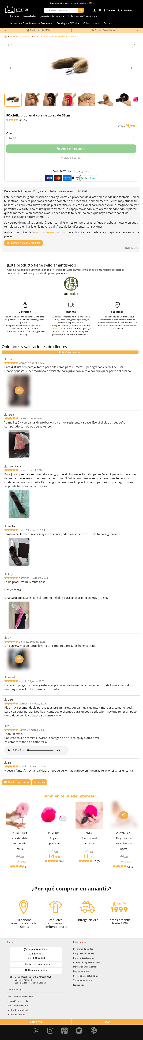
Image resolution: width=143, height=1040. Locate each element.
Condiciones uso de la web (20, 996)
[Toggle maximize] (133, 46)
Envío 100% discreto (106, 30)
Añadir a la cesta (72, 149)
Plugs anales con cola (63, 36)
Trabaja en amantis (82, 980)
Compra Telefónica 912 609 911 (37, 953)
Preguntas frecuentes (83, 953)
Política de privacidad (17, 1010)
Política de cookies (16, 1014)
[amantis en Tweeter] (37, 1030)
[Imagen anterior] (11, 68)
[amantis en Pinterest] (64, 1030)
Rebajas (14, 16)
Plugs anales (40, 36)
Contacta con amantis (37, 964)
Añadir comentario (18, 782)
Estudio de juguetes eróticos (87, 962)
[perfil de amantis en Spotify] (79, 1030)
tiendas (54, 328)
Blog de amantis (81, 971)
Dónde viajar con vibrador (85, 966)
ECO (107, 1021)
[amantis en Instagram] (50, 1030)
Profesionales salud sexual (86, 975)
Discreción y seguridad (18, 1000)
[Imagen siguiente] (130, 68)
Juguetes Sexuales (20, 36)
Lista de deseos (72, 158)
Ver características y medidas (23, 243)
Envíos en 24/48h (39, 30)
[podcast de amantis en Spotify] (94, 1030)
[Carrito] (99, 10)
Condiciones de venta (17, 1005)
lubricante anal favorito (50, 232)
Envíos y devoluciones (83, 957)
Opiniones (36, 1021)
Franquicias (78, 984)
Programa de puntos (83, 948)
